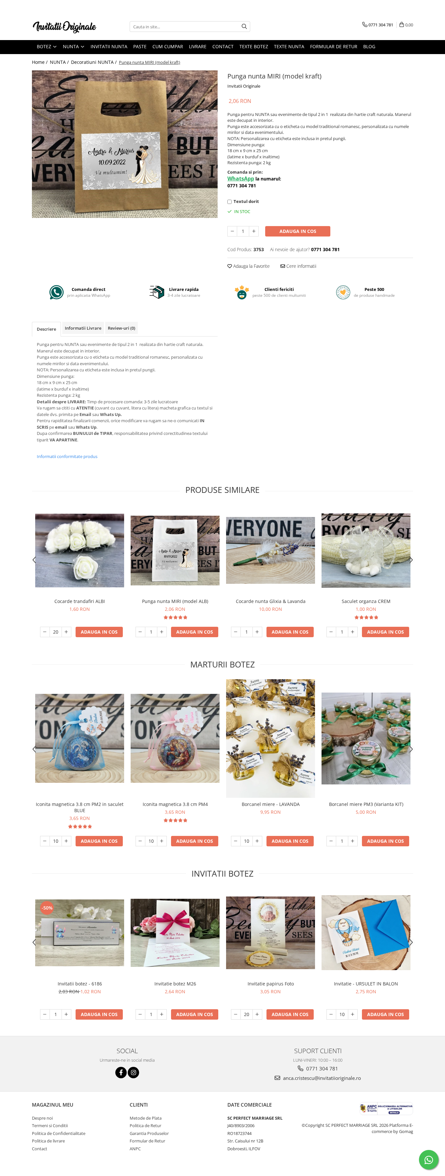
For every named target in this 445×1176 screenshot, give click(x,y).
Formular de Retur (333, 46)
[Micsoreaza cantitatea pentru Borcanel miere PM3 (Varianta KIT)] (331, 841)
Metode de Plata (146, 1118)
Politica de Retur (145, 1125)
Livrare (198, 46)
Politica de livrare (48, 1141)
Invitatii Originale (243, 86)
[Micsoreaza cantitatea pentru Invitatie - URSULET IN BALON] (331, 1014)
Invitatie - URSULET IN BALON (366, 984)
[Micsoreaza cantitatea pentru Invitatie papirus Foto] (236, 1014)
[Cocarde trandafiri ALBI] (79, 550)
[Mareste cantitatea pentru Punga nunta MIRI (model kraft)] (254, 231)
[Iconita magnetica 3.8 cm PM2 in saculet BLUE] (79, 738)
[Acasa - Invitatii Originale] (64, 26)
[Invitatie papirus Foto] (270, 932)
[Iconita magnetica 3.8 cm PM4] (175, 738)
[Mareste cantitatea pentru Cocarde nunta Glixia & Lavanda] (257, 632)
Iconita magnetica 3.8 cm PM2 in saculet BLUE (79, 807)
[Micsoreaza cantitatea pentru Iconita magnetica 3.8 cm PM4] (140, 841)
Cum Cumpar (167, 46)
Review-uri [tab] (121, 328)
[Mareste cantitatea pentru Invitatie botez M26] (162, 1014)
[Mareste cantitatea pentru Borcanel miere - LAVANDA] (257, 841)
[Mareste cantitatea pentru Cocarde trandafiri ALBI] (66, 632)
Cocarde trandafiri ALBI (79, 601)
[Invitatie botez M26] (175, 933)
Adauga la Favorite (251, 266)
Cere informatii (300, 266)
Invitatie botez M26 (175, 984)
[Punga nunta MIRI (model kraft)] (125, 144)
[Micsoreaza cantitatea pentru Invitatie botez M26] (140, 1014)
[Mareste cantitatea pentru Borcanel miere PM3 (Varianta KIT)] (353, 841)
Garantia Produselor (149, 1133)
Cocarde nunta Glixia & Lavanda (271, 601)
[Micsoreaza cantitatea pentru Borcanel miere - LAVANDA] (236, 841)
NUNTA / (60, 62)
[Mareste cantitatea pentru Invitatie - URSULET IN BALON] (353, 1014)
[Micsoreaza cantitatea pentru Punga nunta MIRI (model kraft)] (232, 231)
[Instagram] (133, 1072)
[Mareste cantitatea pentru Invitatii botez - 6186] (66, 1014)
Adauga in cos (298, 231)
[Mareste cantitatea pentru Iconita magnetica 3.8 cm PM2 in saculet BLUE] (66, 841)
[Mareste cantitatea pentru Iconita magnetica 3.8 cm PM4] (162, 841)
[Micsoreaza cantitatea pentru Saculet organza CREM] (331, 632)
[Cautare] (244, 26)
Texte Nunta (289, 46)
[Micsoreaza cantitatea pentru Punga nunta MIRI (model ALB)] (140, 632)
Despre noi (42, 1118)
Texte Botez (253, 46)
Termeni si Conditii (50, 1125)
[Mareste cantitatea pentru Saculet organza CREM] (353, 632)
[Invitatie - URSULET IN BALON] (366, 932)
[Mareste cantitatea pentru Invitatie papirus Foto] (257, 1014)
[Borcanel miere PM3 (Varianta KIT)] (366, 738)
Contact (223, 46)
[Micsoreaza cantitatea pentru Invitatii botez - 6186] (45, 1014)
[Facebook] (121, 1072)
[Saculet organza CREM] (366, 550)
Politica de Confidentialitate (58, 1133)
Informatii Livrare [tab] (83, 328)
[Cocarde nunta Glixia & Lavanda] (270, 550)
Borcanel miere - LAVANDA (271, 804)
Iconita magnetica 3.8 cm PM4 (175, 804)
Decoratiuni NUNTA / (94, 62)
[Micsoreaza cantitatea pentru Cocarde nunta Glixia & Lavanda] (236, 632)
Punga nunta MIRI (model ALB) (175, 601)
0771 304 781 (321, 1068)
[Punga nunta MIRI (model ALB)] (175, 550)
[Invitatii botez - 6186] (79, 932)
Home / (40, 62)
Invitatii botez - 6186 (80, 984)
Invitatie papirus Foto (271, 984)
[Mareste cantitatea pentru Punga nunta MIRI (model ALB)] (162, 632)
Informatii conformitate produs (67, 456)
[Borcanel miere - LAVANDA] (270, 738)
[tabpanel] (125, 144)
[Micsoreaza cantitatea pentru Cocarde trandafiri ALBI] (45, 632)
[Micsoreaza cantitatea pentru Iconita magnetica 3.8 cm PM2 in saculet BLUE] (45, 841)
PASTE (140, 46)
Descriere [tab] (46, 329)
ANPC (135, 1149)
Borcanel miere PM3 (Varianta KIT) (366, 804)
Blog (369, 46)
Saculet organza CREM (366, 601)
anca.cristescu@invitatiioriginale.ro (321, 1078)
